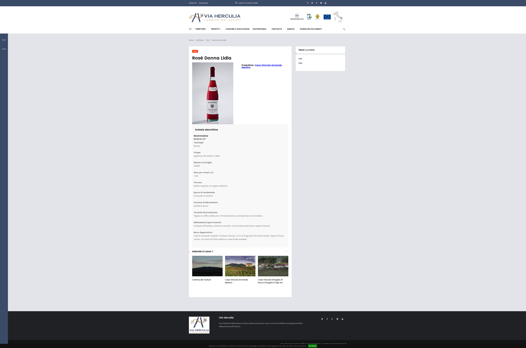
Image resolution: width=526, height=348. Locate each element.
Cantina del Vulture (201, 279)
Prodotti (216, 29)
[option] (207, 270)
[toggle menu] (190, 29)
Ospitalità (277, 29)
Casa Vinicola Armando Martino (262, 66)
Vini (207, 40)
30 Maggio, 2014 (268, 277)
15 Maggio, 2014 (203, 277)
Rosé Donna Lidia (219, 40)
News (4, 40)
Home (191, 40)
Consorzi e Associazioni (237, 29)
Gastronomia (260, 29)
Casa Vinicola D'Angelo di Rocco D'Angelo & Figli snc (270, 281)
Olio (300, 63)
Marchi (291, 29)
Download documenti (311, 29)
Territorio (200, 29)
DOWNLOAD (203, 3)
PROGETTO (193, 3)
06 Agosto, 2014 (236, 277)
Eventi (4, 49)
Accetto (312, 345)
